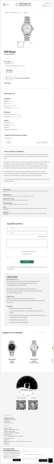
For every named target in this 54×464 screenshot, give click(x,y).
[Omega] (34, 348)
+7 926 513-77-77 (48, 3)
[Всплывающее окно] (36, 3)
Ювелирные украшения (10, 419)
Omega (34, 361)
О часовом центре (9, 438)
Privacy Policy (29, 454)
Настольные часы (8, 422)
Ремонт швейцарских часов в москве (13, 436)
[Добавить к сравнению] (28, 58)
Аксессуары (7, 421)
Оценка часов (7, 427)
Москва (44, 5)
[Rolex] (12, 348)
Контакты (6, 439)
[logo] (23, 6)
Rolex (12, 361)
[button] (6, 4)
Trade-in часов (8, 434)
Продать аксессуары (9, 431)
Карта (6, 443)
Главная (7, 12)
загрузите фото (27, 254)
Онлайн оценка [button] (43, 460)
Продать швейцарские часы (11, 429)
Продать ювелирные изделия (11, 432)
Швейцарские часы (9, 417)
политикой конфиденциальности (25, 267)
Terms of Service (37, 454)
